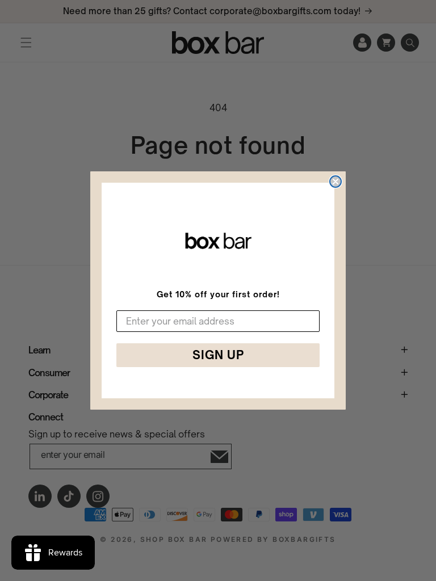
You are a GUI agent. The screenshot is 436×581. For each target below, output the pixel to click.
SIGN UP (218, 355)
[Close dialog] (335, 181)
